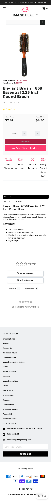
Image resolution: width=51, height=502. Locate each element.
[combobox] (23, 22)
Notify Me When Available (25, 148)
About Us (6, 377)
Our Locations (8, 405)
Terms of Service (10, 419)
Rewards (6, 400)
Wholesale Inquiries (11, 353)
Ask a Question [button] (26, 280)
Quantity (15, 133)
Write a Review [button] (27, 273)
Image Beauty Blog (10, 381)
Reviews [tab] (12, 288)
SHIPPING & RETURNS (13, 202)
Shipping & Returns (10, 409)
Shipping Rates (9, 339)
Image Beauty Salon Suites (14, 362)
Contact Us (7, 348)
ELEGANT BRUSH (13, 102)
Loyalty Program (9, 358)
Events (5, 367)
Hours (5, 386)
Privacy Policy (8, 396)
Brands (6, 344)
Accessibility (8, 414)
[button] (4, 8)
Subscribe (25, 454)
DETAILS (7, 197)
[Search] (42, 22)
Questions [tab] (29, 288)
